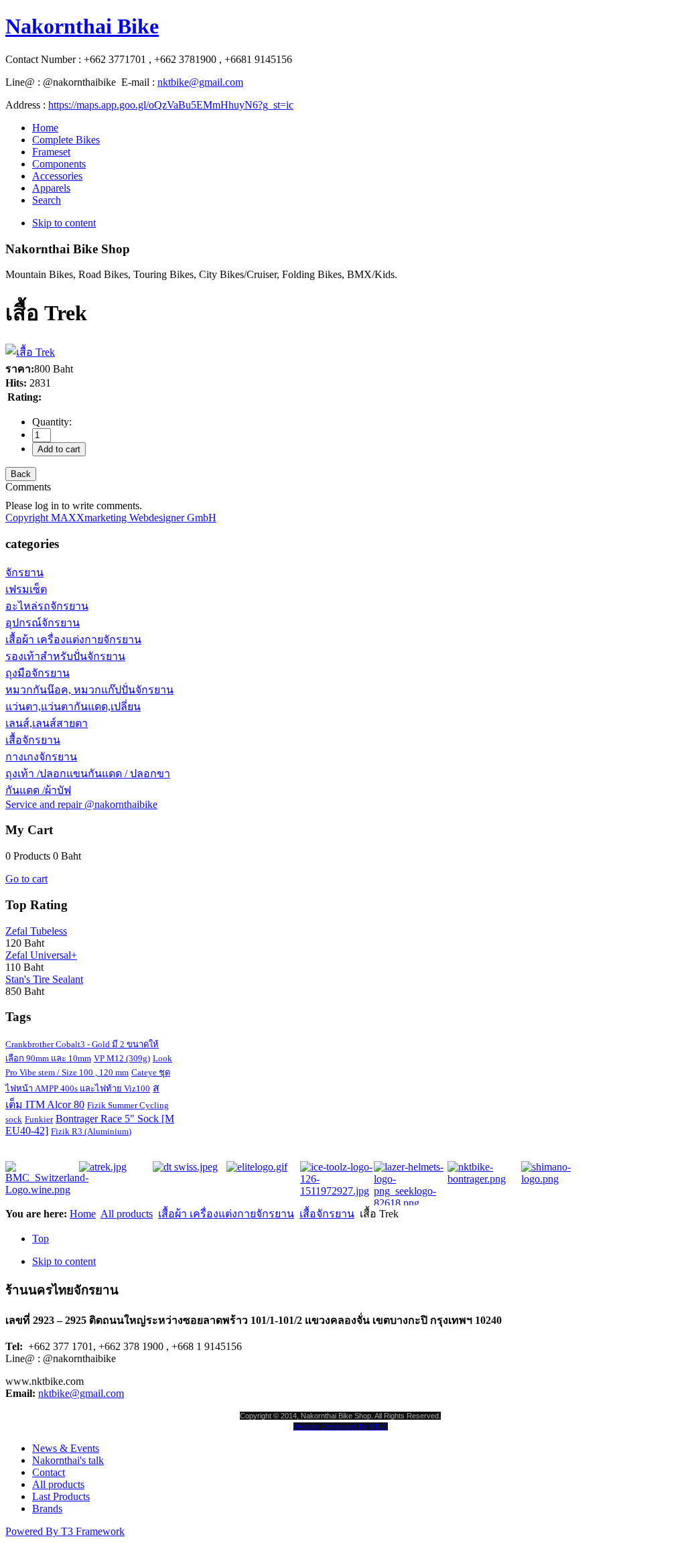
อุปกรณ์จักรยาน (42, 622)
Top (40, 1238)
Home (83, 1213)
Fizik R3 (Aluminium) (91, 1131)
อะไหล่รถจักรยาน (46, 606)
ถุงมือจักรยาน (37, 673)
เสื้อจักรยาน (32, 740)
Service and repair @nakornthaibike (81, 804)
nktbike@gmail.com (200, 82)
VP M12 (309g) (122, 1058)
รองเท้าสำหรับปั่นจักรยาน (65, 656)
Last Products (61, 1496)
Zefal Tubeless (36, 931)
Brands (47, 1508)
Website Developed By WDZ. (340, 1426)
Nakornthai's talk (68, 1460)
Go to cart (26, 878)
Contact (48, 1472)
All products (126, 1213)
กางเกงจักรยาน (41, 756)
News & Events (65, 1448)
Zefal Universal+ (41, 955)
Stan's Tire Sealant (44, 979)
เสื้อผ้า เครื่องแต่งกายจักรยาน (73, 639)
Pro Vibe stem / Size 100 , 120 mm (67, 1072)
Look (162, 1058)
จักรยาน (24, 572)
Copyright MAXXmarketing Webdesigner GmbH (110, 517)
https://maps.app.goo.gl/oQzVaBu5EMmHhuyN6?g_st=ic (170, 105)
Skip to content (64, 222)
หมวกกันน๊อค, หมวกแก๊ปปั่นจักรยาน (89, 689)
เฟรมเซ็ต (26, 589)
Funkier (39, 1119)
